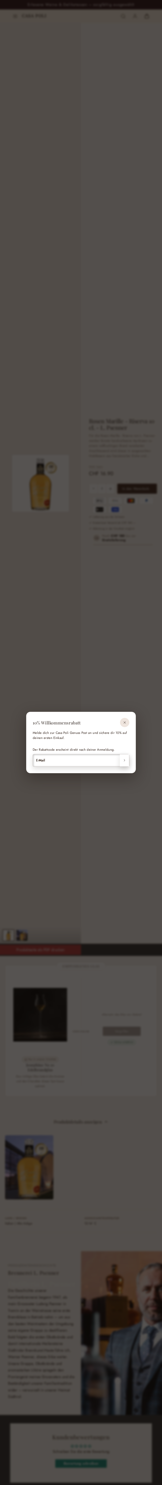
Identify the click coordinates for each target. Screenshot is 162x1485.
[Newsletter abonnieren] (124, 760)
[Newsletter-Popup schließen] (124, 722)
